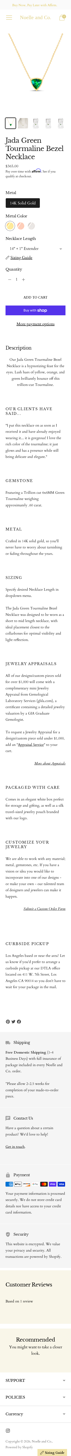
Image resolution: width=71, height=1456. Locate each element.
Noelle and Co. (42, 1441)
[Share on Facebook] (19, 1021)
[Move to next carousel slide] (65, 1369)
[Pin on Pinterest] (8, 1021)
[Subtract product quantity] (23, 279)
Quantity (14, 269)
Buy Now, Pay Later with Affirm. (34, 5)
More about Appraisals (49, 763)
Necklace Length (21, 238)
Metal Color (16, 216)
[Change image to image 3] (35, 123)
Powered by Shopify (19, 1447)
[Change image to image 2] (23, 123)
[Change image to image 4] (48, 123)
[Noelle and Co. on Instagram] (8, 1431)
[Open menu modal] (9, 17)
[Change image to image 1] (11, 123)
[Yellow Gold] (10, 226)
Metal (11, 192)
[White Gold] (31, 226)
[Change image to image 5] (60, 123)
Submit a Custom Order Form (44, 908)
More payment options (36, 324)
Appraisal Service (31, 744)
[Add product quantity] (10, 279)
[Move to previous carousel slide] (5, 1369)
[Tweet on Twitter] (13, 1021)
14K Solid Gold (23, 203)
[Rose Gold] (20, 226)
